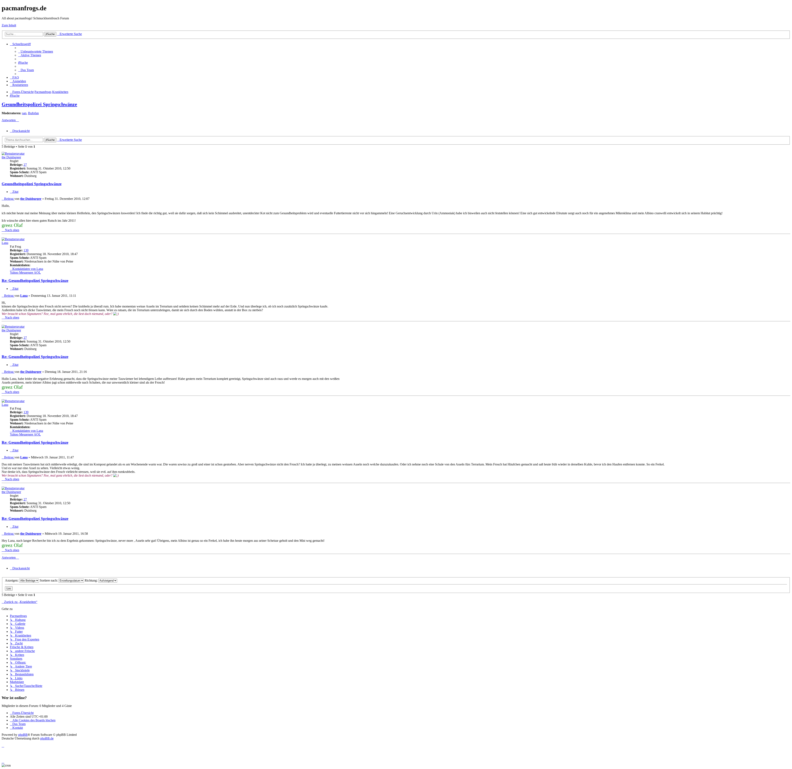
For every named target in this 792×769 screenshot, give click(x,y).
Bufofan (33, 113)
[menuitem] (35, 51)
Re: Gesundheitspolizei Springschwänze (35, 280)
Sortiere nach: (49, 580)
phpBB (23, 734)
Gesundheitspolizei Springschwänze (39, 104)
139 (26, 250)
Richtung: (91, 580)
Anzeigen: (12, 580)
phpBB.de (47, 738)
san (24, 113)
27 (25, 164)
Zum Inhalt (9, 25)
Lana (5, 243)
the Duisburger (11, 157)
